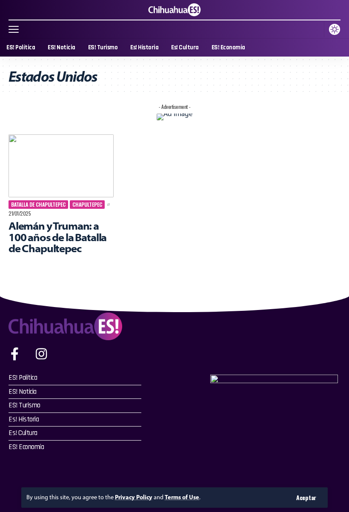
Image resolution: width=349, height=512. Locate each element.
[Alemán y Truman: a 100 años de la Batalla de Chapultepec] (61, 165)
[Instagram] (41, 354)
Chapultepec (87, 204)
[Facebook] (15, 354)
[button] (306, 497)
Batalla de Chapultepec (38, 204)
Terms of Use (182, 497)
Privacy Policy (133, 497)
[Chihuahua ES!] (174, 10)
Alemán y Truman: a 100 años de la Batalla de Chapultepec (57, 237)
